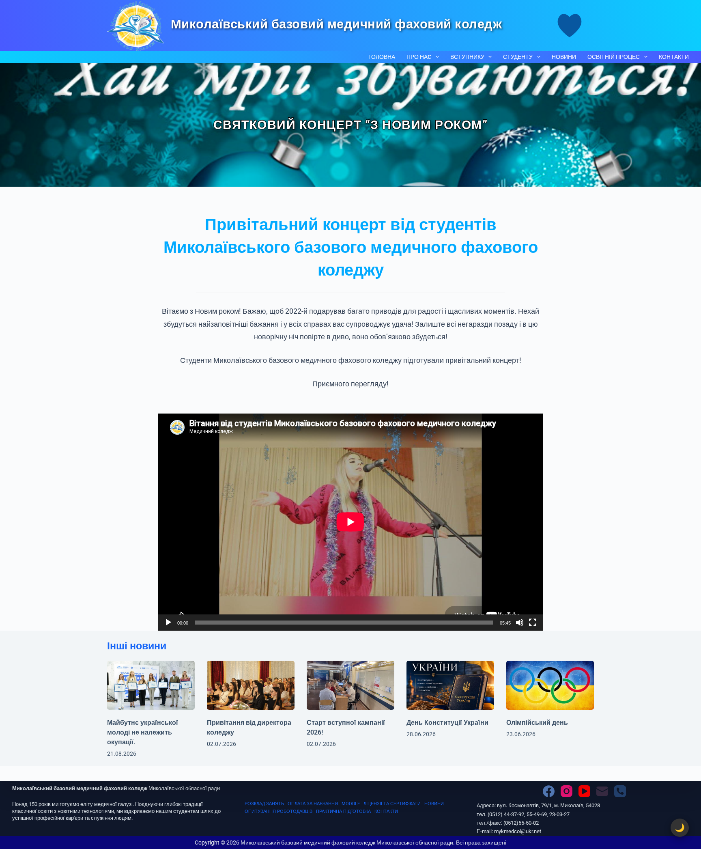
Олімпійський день (537, 722)
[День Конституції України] (450, 685)
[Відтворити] (168, 622)
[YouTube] (584, 791)
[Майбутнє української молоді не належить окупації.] (151, 685)
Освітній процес (613, 57)
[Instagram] (566, 791)
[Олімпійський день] (550, 685)
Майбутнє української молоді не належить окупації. (142, 732)
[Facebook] (549, 791)
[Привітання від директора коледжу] (251, 685)
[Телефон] (620, 791)
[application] (350, 522)
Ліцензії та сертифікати (392, 803)
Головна (381, 57)
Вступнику (467, 57)
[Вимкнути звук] (520, 622)
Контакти (674, 57)
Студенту (518, 57)
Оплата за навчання (313, 803)
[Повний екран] (533, 622)
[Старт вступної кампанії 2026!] (350, 685)
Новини (564, 57)
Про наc (418, 57)
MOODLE (351, 803)
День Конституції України (447, 722)
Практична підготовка (343, 811)
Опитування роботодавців (278, 811)
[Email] (602, 791)
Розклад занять (264, 803)
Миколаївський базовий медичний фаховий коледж (336, 24)
